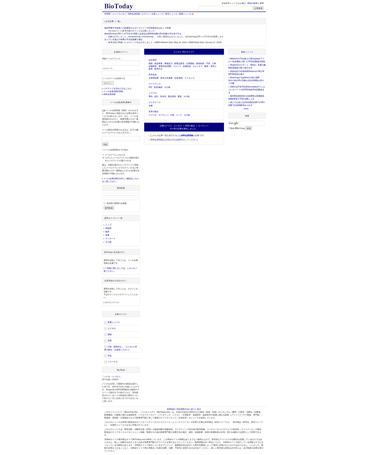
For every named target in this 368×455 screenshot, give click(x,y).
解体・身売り (210, 66)
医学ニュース (171, 13)
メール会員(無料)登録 (113, 91)
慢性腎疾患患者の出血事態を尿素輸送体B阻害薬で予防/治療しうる (246, 97)
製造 (180, 96)
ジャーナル (112, 361)
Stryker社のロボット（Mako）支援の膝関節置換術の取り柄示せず (247, 66)
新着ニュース (185, 13)
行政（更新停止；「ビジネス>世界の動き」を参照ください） (120, 348)
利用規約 (171, 409)
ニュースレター (119, 13)
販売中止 (158, 68)
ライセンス (190, 77)
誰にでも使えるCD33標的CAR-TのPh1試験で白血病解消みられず (246, 103)
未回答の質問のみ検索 (117, 203)
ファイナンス (155, 83)
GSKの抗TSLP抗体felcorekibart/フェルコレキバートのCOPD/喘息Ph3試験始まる (246, 89)
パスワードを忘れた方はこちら (117, 88)
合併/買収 (178, 77)
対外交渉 (153, 74)
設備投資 (187, 66)
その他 (167, 87)
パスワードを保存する (115, 78)
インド (179, 114)
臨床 (107, 231)
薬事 (107, 234)
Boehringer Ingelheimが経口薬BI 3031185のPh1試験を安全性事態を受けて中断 (246, 80)
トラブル (153, 92)
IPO (150, 87)
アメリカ (153, 114)
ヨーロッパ (163, 114)
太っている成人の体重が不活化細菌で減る (123, 39)
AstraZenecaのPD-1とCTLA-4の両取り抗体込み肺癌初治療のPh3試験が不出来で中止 (143, 33)
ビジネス (111, 328)
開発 (109, 334)
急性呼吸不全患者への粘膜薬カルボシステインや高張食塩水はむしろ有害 (137, 27)
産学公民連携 (166, 77)
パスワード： (108, 68)
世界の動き (154, 111)
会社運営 (153, 59)
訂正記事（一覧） (114, 21)
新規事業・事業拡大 (163, 63)
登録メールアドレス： (112, 58)
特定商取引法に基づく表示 (189, 409)
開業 (151, 63)
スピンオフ (198, 66)
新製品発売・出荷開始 (184, 63)
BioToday (241, 128)
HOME (107, 13)
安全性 (163, 96)
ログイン (146, 13)
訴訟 (156, 96)
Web (232, 128)
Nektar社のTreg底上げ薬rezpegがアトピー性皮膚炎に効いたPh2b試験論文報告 (246, 60)
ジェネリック (155, 102)
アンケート (110, 238)
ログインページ (112, 302)
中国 (172, 114)
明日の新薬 (253, 3)
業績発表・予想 (203, 63)
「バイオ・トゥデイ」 (112, 376)
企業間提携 (154, 77)
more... (247, 108)
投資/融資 (158, 87)
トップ (108, 224)
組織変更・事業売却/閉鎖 (160, 66)
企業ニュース (158, 13)
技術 (109, 340)
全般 (151, 105)
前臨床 (108, 228)
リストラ (177, 66)
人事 (214, 63)
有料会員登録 (134, 13)
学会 (109, 355)
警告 (151, 96)
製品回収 (172, 96)
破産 (151, 68)
